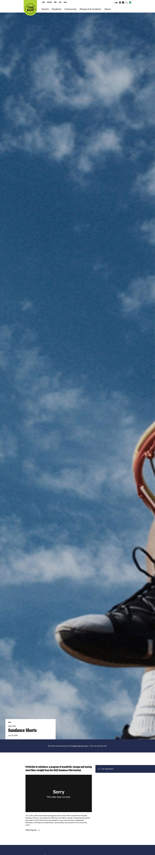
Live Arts (49, 2)
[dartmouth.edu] (130, 2)
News (65, 2)
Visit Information (107, 769)
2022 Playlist (31, 830)
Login (116, 2)
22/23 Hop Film (78, 746)
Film (55, 2)
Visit (43, 2)
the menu (43, 12)
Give (60, 2)
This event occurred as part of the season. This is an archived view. (77, 746)
